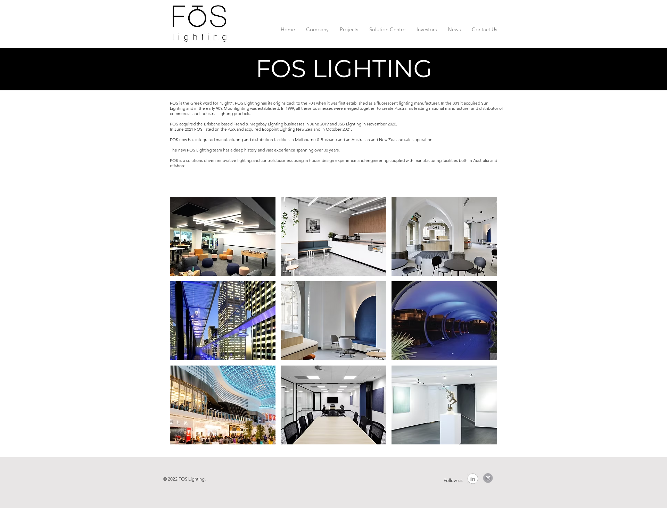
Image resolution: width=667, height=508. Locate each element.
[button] (317, 26)
